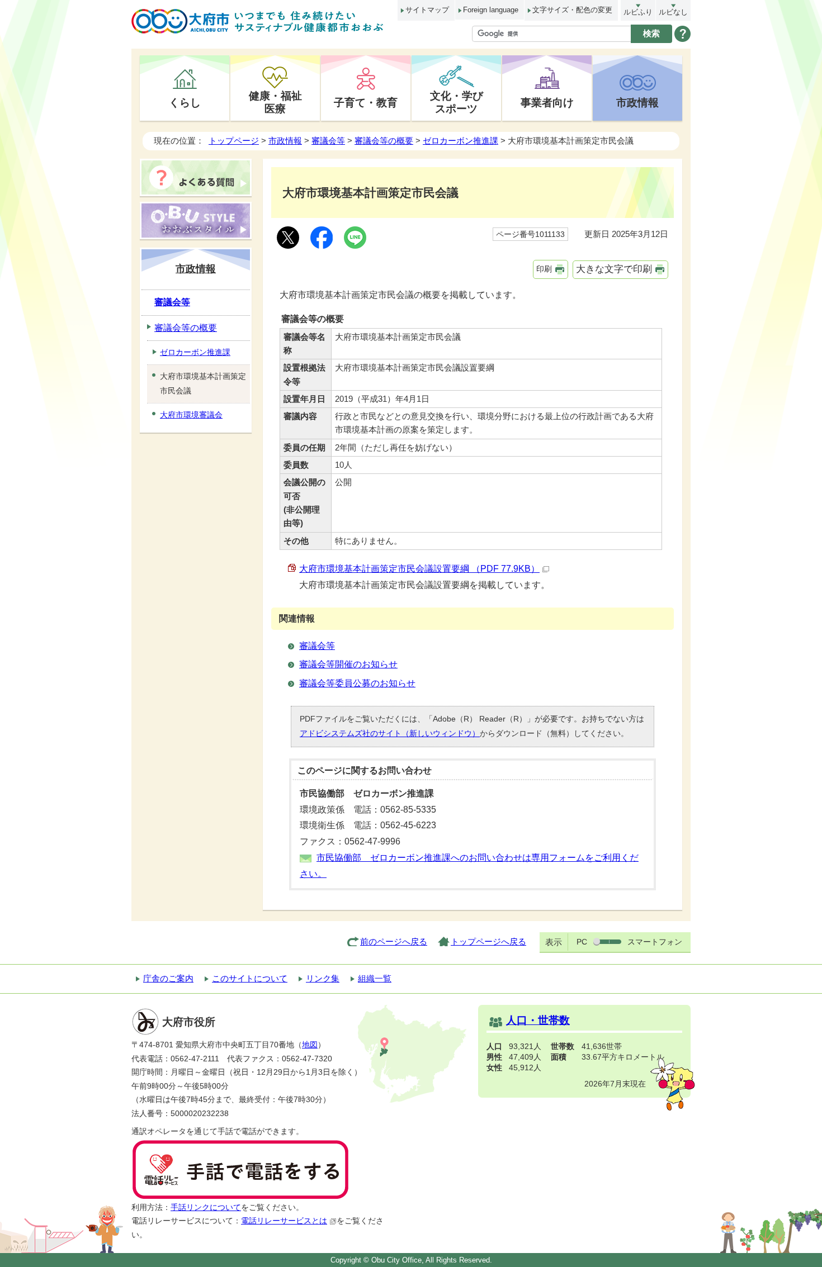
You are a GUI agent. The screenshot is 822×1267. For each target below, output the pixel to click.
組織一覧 (374, 978)
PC (582, 941)
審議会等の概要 (384, 140)
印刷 (544, 268)
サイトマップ (427, 10)
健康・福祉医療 (275, 102)
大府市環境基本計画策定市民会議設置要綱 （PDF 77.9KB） (419, 568)
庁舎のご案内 (168, 978)
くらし (185, 102)
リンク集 (322, 978)
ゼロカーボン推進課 (460, 140)
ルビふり (638, 12)
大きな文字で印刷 (614, 269)
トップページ (234, 140)
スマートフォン (654, 941)
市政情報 (637, 102)
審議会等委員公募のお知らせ (357, 683)
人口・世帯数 (538, 1020)
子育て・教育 (366, 102)
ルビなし (673, 12)
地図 (310, 1045)
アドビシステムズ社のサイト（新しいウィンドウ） (390, 733)
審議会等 (328, 140)
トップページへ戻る (488, 941)
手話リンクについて (206, 1207)
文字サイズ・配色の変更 (572, 10)
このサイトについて (249, 978)
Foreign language (490, 10)
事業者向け (547, 102)
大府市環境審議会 (191, 414)
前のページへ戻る (393, 941)
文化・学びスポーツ (456, 102)
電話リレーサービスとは (284, 1221)
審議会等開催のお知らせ (348, 664)
